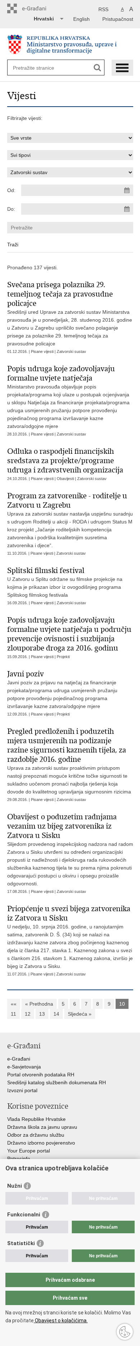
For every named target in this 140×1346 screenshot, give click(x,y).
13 (42, 1014)
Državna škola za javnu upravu (42, 1127)
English (81, 19)
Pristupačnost (117, 19)
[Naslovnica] (70, 44)
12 (28, 1014)
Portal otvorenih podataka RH (40, 1074)
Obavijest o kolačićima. (61, 1320)
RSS (103, 9)
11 (13, 1014)
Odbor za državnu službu (35, 1135)
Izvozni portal (22, 1090)
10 (122, 1004)
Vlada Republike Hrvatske (36, 1119)
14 (56, 1014)
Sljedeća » (80, 1014)
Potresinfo (18, 1158)
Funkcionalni (23, 1214)
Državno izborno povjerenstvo (41, 1143)
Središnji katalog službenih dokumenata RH (56, 1082)
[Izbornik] (122, 68)
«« (14, 1004)
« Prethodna (39, 1004)
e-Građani (18, 1059)
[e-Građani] (38, 8)
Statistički (21, 1243)
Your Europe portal (28, 1151)
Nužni (14, 1186)
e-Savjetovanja (24, 1067)
